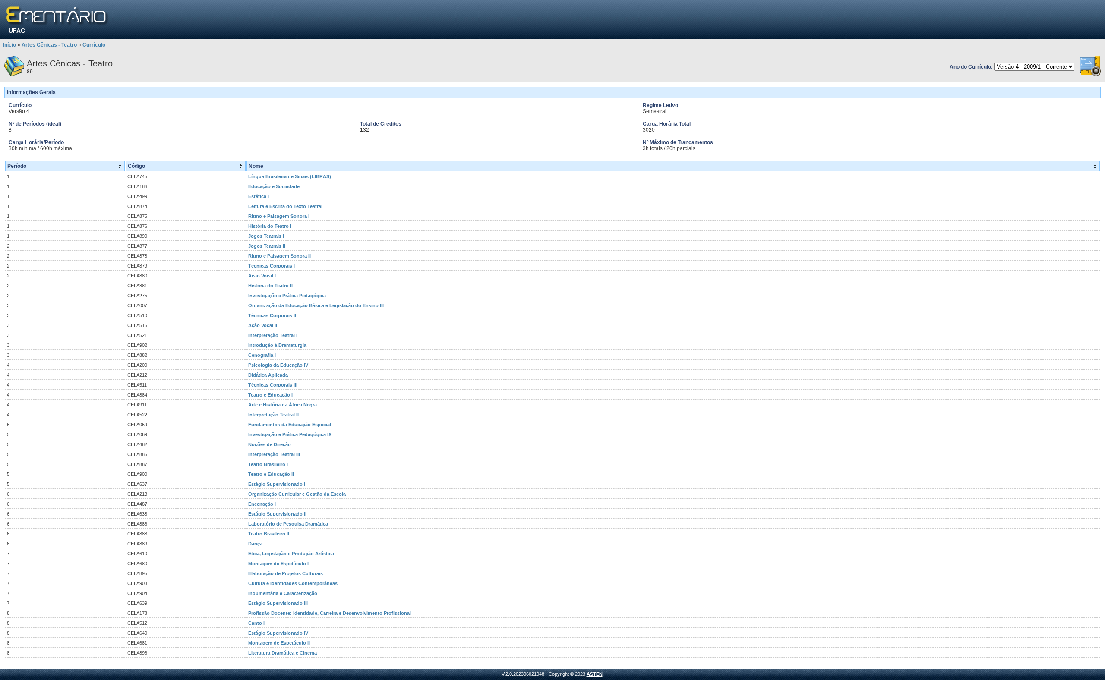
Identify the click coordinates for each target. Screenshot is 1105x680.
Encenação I (262, 504)
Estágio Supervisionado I (276, 484)
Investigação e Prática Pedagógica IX (290, 434)
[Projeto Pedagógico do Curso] (1090, 75)
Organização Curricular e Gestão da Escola (297, 494)
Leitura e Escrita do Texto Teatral (285, 206)
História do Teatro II (270, 285)
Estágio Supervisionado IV (278, 633)
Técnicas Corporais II (272, 315)
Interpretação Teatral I (272, 335)
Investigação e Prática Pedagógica (287, 295)
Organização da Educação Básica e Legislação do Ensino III (316, 305)
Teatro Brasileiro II (268, 533)
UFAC (17, 30)
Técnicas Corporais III (272, 384)
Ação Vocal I (262, 275)
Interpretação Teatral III (274, 454)
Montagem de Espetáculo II (279, 642)
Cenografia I (262, 355)
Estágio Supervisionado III (278, 603)
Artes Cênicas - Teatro (49, 45)
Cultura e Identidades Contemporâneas (293, 583)
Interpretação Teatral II (273, 414)
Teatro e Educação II (271, 474)
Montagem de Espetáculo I (278, 563)
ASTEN (595, 674)
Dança (255, 543)
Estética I (258, 196)
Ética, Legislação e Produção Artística (291, 553)
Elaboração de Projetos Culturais (285, 573)
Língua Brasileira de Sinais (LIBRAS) (289, 176)
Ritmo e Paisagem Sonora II (279, 255)
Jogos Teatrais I (266, 236)
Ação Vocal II (262, 325)
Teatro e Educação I (270, 394)
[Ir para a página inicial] (57, 16)
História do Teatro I (269, 226)
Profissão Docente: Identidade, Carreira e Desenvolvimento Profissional (329, 613)
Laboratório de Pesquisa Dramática (288, 523)
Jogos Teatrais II (266, 246)
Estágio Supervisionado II (277, 513)
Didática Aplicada (268, 375)
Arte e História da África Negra (282, 404)
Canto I (256, 623)
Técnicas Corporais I (271, 265)
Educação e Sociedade (274, 186)
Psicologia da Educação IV (278, 365)
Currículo (93, 45)
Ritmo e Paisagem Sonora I (278, 216)
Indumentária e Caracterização (282, 593)
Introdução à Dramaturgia (277, 345)
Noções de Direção (269, 444)
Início (9, 45)
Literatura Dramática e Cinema (282, 652)
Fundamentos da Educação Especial (289, 424)
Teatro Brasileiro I (268, 464)
